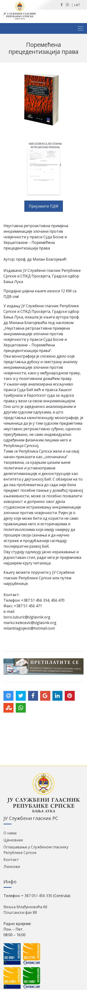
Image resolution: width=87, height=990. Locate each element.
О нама (9, 833)
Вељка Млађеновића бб (25, 906)
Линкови (11, 866)
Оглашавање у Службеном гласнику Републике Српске (35, 849)
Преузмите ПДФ (43, 206)
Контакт (11, 859)
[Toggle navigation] (80, 28)
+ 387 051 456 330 (36, 895)
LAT (77, 5)
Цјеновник (13, 840)
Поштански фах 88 (20, 912)
